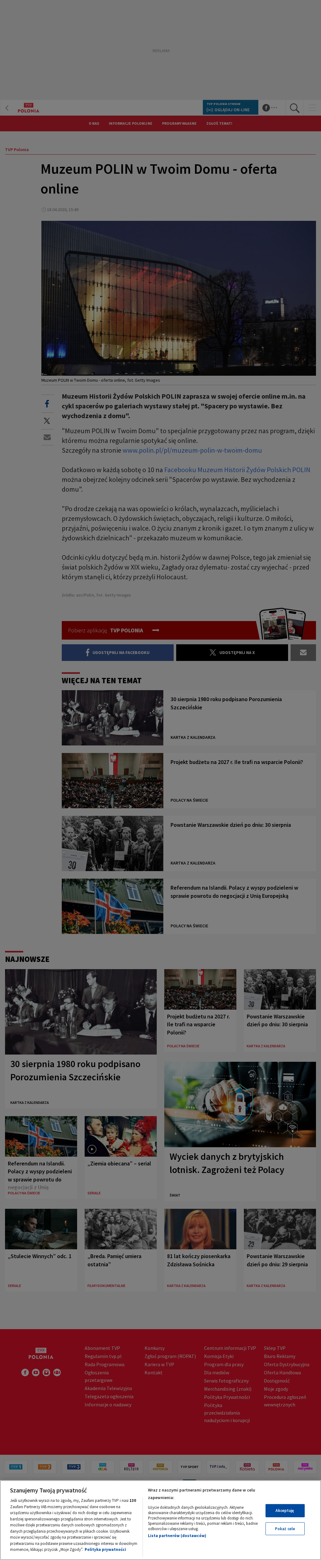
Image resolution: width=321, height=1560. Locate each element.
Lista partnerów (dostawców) (177, 1535)
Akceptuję (285, 1510)
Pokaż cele (285, 1528)
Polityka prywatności (105, 1549)
